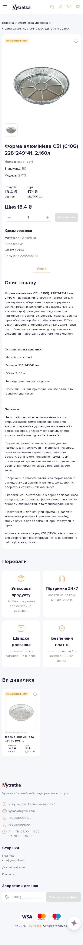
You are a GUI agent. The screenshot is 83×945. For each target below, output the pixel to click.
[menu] (5, 7)
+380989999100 (20, 818)
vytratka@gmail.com (22, 811)
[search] (52, 6)
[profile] (60, 6)
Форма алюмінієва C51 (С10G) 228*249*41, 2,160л (19, 738)
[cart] (77, 6)
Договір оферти (13, 867)
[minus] (9, 217)
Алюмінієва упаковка (33, 23)
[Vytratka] (21, 7)
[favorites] (69, 6)
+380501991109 (19, 824)
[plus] (47, 217)
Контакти (8, 874)
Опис (41, 268)
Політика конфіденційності (14, 858)
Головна (8, 23)
